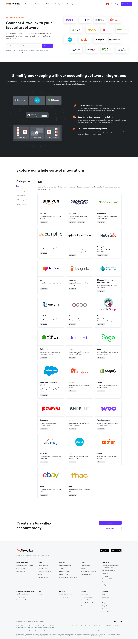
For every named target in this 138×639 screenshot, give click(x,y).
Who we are (84, 594)
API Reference (63, 597)
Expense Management (44, 571)
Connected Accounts (108, 570)
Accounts (105, 573)
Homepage (20, 555)
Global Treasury (21, 597)
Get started (110, 523)
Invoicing (83, 568)
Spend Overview (43, 565)
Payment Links (63, 574)
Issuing (104, 585)
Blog (103, 594)
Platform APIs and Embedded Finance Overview (110, 566)
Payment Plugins (64, 571)
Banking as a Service (22, 594)
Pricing (48, 4)
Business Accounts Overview (24, 565)
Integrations (45, 555)
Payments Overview (65, 565)
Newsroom (105, 600)
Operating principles (86, 597)
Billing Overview (85, 565)
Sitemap (41, 621)
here (100, 636)
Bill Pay (40, 574)
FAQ (103, 603)
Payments (105, 576)
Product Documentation (66, 594)
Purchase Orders (43, 577)
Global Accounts (21, 568)
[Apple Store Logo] (104, 550)
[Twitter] (118, 622)
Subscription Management (88, 571)
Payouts (104, 582)
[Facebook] (115, 622)
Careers (83, 606)
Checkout (62, 568)
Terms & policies (85, 600)
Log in (117, 4)
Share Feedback (107, 609)
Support (104, 606)
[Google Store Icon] (116, 550)
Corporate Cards (43, 568)
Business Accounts (32, 555)
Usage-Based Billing (86, 574)
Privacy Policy (22, 52)
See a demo (126, 4)
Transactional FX (107, 579)
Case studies (105, 597)
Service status (106, 612)
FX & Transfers (20, 571)
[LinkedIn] (121, 622)
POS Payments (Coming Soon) (68, 577)
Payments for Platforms (23, 600)
